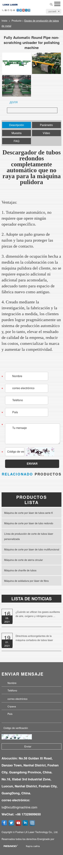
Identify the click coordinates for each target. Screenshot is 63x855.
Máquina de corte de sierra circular (23, 560)
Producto (17, 20)
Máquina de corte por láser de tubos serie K (28, 512)
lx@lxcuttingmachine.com (19, 807)
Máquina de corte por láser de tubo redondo (28, 523)
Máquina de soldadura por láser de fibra (26, 580)
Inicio (4, 20)
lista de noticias (31, 598)
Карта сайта (33, 846)
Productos (31, 473)
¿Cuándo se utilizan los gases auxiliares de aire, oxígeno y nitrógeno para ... (38, 614)
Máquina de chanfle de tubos (20, 570)
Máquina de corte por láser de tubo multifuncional (31, 549)
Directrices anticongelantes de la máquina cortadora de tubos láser (34, 638)
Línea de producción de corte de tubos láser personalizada (28, 536)
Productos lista (31, 499)
